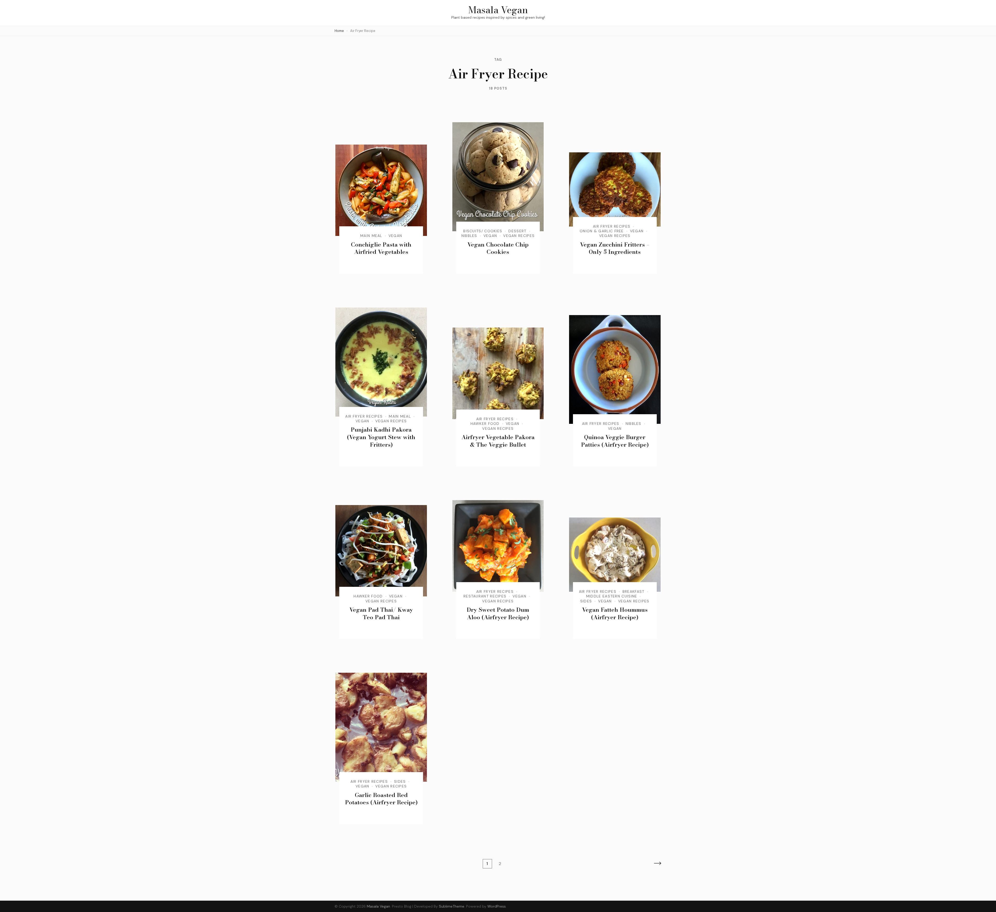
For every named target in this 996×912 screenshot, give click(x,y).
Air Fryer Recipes (611, 226)
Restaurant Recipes (485, 596)
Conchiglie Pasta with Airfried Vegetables (381, 248)
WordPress (496, 906)
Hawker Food (485, 423)
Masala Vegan (498, 10)
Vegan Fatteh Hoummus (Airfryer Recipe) (615, 613)
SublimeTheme (451, 906)
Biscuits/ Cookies (482, 231)
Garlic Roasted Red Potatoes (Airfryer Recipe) (381, 799)
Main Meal (371, 235)
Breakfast (633, 591)
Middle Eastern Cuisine (611, 596)
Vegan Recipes (519, 235)
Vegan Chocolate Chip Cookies (498, 248)
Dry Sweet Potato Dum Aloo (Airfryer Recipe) (498, 613)
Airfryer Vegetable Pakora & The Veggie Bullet (498, 441)
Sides (586, 601)
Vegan (395, 235)
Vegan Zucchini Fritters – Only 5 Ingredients (614, 248)
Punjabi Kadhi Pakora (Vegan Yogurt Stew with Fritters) (381, 437)
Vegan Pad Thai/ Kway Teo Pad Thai (381, 613)
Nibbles (469, 235)
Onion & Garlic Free (602, 231)
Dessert (517, 231)
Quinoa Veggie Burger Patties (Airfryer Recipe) (615, 441)
